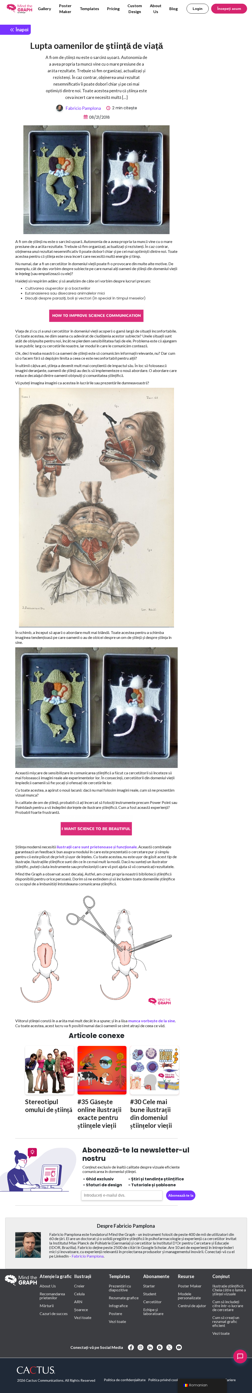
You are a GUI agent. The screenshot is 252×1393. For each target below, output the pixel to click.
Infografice (118, 1305)
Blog (173, 8)
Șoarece (81, 1309)
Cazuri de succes (54, 1313)
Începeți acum (229, 9)
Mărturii (47, 1305)
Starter (149, 1285)
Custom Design (134, 8)
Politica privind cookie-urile (168, 1380)
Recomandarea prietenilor (52, 1295)
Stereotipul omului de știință (48, 1106)
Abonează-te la (180, 1195)
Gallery (44, 8)
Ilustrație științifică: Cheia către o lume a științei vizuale (229, 1289)
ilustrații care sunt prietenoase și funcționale (97, 846)
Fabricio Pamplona (83, 108)
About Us (155, 8)
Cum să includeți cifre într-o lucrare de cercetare (227, 1305)
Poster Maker (65, 8)
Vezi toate (82, 1317)
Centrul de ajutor (192, 1305)
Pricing (113, 8)
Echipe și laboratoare (153, 1311)
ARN (78, 1301)
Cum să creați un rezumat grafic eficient (225, 1321)
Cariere (230, 1380)
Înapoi (21, 29)
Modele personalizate (189, 1295)
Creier (79, 1285)
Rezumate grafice (124, 1297)
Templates (89, 8)
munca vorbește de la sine (151, 1020)
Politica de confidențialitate (125, 1380)
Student (149, 1293)
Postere (115, 1313)
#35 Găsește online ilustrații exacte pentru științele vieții (99, 1113)
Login (198, 9)
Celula (79, 1293)
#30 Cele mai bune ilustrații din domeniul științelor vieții (151, 1113)
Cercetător (152, 1301)
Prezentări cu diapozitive (120, 1287)
